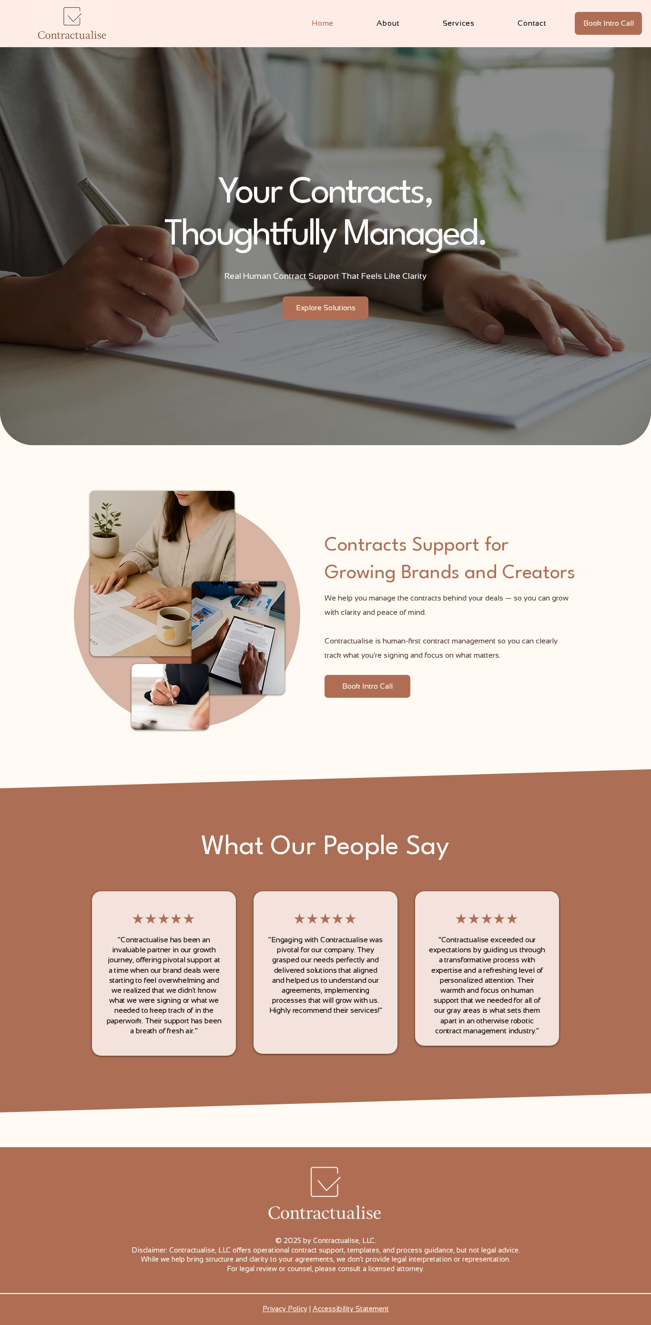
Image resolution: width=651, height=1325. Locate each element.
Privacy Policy (285, 1309)
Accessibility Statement (351, 1309)
